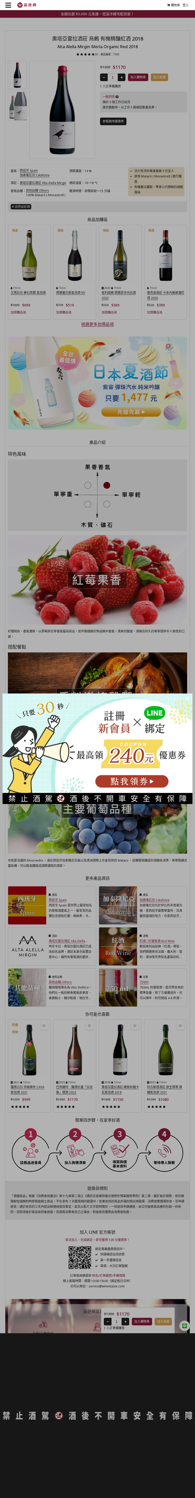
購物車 (175, 5)
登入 (186, 5)
